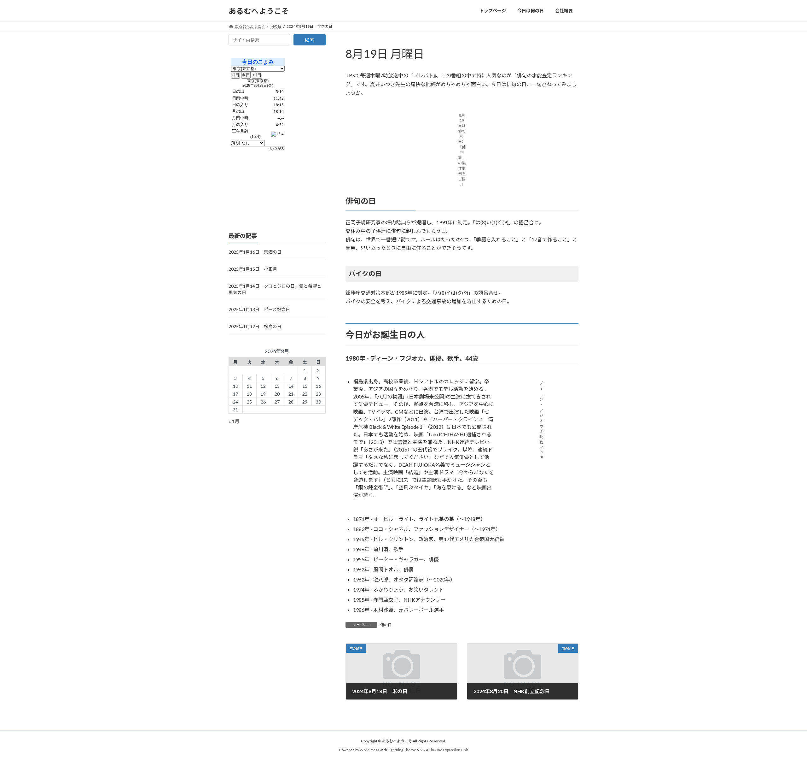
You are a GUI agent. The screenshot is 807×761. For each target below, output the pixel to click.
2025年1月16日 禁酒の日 (255, 252)
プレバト (423, 75)
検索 (310, 40)
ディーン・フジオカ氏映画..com (541, 420)
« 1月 (234, 421)
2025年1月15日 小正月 (253, 269)
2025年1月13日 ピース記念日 (259, 309)
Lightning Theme (402, 749)
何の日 (386, 624)
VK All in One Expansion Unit (444, 749)
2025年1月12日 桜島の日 (255, 326)
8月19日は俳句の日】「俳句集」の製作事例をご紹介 (462, 150)
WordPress (369, 749)
